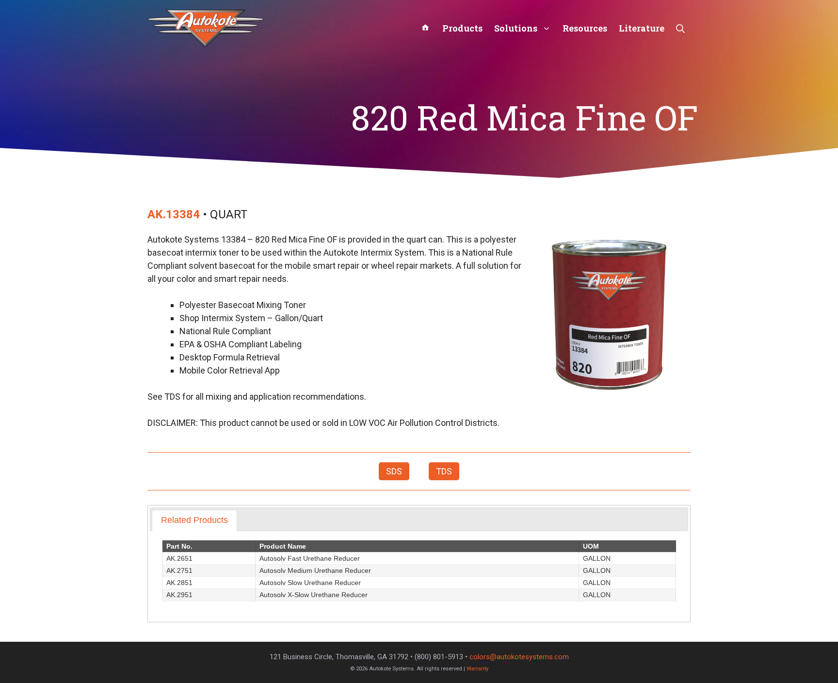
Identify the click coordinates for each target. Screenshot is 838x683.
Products (462, 28)
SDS (394, 471)
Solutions (515, 28)
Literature (641, 28)
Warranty (477, 669)
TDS (444, 471)
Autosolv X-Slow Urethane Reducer (313, 595)
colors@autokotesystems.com (519, 656)
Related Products (194, 520)
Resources (585, 28)
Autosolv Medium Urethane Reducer (315, 570)
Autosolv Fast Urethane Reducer (309, 558)
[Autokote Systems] (205, 27)
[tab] (194, 520)
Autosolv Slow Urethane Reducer (310, 582)
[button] (680, 28)
